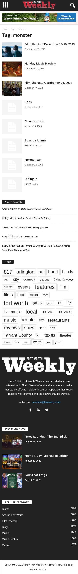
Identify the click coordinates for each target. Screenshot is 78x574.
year (48, 342)
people (28, 319)
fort (45, 295)
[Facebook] (31, 410)
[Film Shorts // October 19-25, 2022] (12, 88)
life (68, 303)
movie (47, 311)
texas (50, 335)
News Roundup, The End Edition (47, 436)
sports (42, 327)
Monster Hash (34, 121)
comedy (29, 279)
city (16, 279)
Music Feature (10, 539)
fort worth (16, 303)
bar (6, 279)
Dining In (31, 179)
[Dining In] (12, 184)
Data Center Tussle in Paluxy (36, 209)
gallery (37, 303)
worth (37, 342)
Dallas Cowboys (63, 279)
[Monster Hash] (12, 126)
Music (5, 533)
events (24, 287)
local (31, 312)
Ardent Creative (38, 569)
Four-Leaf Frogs (36, 475)
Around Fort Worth (12, 514)
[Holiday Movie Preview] (12, 69)
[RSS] (39, 410)
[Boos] (12, 107)
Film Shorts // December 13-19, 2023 (50, 44)
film (62, 287)
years (58, 342)
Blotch (5, 508)
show (29, 327)
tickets (7, 342)
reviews (12, 327)
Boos (28, 102)
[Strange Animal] (12, 145)
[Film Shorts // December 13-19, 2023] (12, 49)
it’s (59, 303)
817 (8, 272)
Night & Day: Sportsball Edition (47, 456)
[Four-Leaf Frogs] (12, 480)
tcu (38, 335)
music (10, 320)
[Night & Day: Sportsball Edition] (12, 461)
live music (12, 312)
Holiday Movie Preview (40, 63)
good (50, 303)
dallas (44, 279)
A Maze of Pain (30, 236)
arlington (25, 271)
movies (64, 311)
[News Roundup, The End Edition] (12, 442)
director (8, 287)
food (21, 294)
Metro (5, 545)
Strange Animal (36, 140)
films (8, 294)
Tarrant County (18, 335)
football (34, 294)
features (45, 287)
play (41, 320)
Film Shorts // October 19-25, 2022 (48, 83)
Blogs (5, 527)
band (53, 271)
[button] (71, 5)
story (52, 327)
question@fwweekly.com (46, 402)
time (17, 342)
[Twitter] (47, 410)
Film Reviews (10, 521)
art (41, 271)
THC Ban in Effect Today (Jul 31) (30, 227)
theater (65, 335)
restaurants (59, 320)
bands (67, 271)
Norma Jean (33, 159)
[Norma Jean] (12, 165)
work (26, 342)
